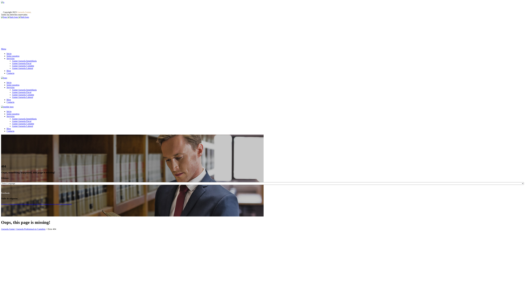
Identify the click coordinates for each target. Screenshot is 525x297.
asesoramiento (17, 204)
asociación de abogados (36, 204)
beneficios (69, 204)
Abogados (8, 204)
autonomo (63, 204)
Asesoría (23, 204)
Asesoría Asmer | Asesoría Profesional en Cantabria (23, 229)
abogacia (3, 204)
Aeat (12, 204)
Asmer (28, 204)
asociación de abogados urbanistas (51, 204)
